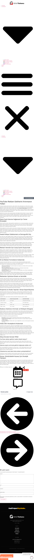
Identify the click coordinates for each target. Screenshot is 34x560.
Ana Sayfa (17, 528)
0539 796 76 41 (17, 541)
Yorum (1, 473)
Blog (2, 66)
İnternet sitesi (2, 492)
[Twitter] (15, 523)
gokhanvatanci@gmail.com (17, 539)
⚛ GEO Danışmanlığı (7, 194)
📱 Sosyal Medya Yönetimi (8, 61)
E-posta (1, 488)
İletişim (3, 65)
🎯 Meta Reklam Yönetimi (8, 60)
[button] (17, 101)
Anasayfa (3, 5)
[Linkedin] (18, 523)
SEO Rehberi (17, 531)
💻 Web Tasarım (6, 62)
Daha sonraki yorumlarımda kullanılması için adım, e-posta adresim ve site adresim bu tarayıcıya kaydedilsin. (16, 497)
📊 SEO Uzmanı (6, 59)
